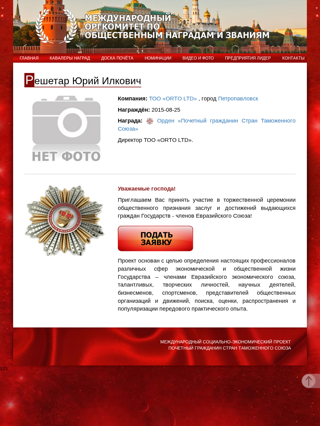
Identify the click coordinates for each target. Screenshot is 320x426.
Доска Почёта (117, 58)
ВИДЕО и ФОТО (198, 58)
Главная (29, 58)
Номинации (158, 58)
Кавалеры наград (70, 58)
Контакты (293, 58)
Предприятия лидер (248, 58)
